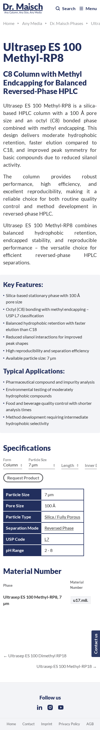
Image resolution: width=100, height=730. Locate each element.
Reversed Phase (59, 527)
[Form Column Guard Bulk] (12, 465)
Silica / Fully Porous (62, 516)
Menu (91, 8)
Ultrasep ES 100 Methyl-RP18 (65, 666)
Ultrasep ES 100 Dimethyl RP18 (36, 655)
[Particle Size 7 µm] (42, 465)
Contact (28, 724)
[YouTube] (60, 707)
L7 (47, 539)
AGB (90, 724)
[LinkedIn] (39, 707)
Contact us (95, 644)
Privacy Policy (69, 724)
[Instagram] (50, 707)
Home (11, 724)
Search (68, 8)
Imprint (46, 724)
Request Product (23, 477)
